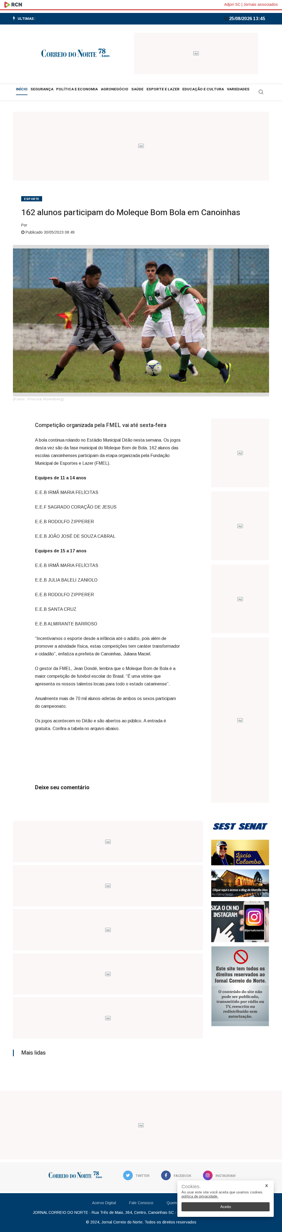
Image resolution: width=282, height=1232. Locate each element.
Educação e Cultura (203, 89)
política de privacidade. (199, 1196)
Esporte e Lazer (163, 89)
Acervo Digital (104, 1203)
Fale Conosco (141, 1203)
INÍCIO (22, 89)
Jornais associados (260, 4)
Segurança (42, 89)
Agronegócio (114, 89)
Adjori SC (232, 4)
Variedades (238, 89)
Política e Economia (77, 89)
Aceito (225, 1206)
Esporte (31, 199)
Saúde (137, 89)
